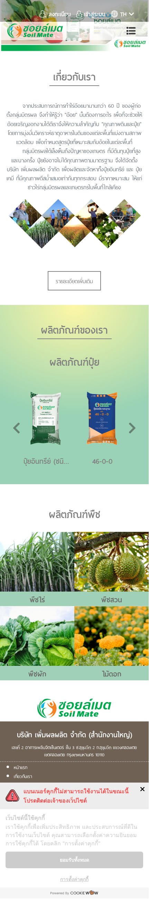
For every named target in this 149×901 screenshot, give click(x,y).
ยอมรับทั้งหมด (74, 860)
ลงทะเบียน (59, 13)
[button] (21, 430)
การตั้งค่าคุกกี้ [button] (74, 879)
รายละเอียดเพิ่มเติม (74, 280)
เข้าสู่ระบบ (93, 13)
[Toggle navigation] (131, 31)
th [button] (123, 13)
